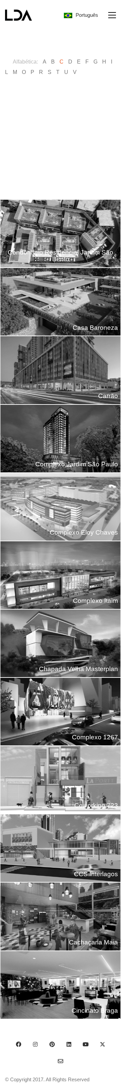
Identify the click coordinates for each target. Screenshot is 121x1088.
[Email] (60, 1061)
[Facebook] (18, 1044)
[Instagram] (35, 1044)
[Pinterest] (52, 1044)
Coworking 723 (96, 805)
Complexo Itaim (95, 600)
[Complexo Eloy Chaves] (60, 507)
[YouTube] (85, 1044)
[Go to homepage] (18, 15)
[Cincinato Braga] (60, 985)
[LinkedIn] (69, 1044)
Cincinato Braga (95, 1010)
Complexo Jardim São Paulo (76, 464)
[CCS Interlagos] (60, 848)
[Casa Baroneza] (60, 302)
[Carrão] (60, 370)
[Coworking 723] (60, 780)
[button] (112, 15)
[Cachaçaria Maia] (60, 916)
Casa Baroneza (95, 327)
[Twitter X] (102, 1044)
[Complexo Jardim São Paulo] (60, 438)
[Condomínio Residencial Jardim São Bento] (60, 233)
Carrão (108, 395)
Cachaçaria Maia (93, 942)
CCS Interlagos (96, 874)
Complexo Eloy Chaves (84, 532)
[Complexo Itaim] (60, 575)
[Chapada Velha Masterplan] (60, 643)
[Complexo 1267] (60, 711)
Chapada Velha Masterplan (78, 668)
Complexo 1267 (95, 737)
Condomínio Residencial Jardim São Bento (60, 256)
